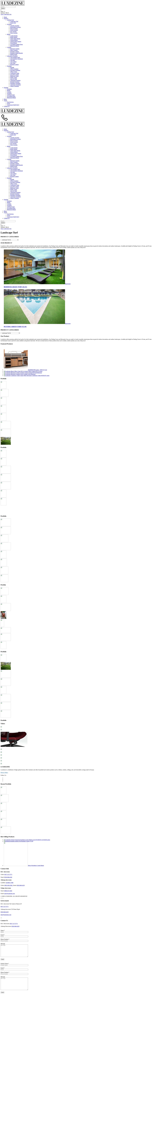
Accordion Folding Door (16, 44)
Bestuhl (12, 67)
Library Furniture (14, 86)
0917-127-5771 (8, 874)
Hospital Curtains (14, 51)
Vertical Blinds (14, 40)
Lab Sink (12, 60)
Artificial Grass (11, 94)
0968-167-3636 (8, 890)
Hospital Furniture (14, 82)
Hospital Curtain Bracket (16, 53)
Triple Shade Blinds (15, 38)
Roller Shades (13, 37)
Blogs (5, 99)
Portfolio (6, 87)
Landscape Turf (14, 21)
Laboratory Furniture (12, 56)
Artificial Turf (10, 20)
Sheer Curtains (14, 50)
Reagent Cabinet (14, 64)
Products (6, 18)
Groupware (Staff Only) (13, 105)
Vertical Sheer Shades (15, 41)
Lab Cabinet (13, 61)
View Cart (3, 14)
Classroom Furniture (15, 80)
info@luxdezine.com (9, 893)
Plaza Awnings (14, 28)
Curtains (9, 47)
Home (5, 17)
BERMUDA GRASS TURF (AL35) (15, 287)
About (5, 100)
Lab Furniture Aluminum (16, 58)
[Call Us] (4, 121)
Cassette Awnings (14, 25)
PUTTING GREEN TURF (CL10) (15, 326)
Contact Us (6, 106)
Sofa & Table (13, 79)
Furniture (9, 66)
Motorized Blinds (14, 46)
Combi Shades (14, 35)
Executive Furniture (15, 70)
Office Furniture (14, 69)
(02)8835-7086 (9, 882)
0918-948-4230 (8, 877)
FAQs (8, 103)
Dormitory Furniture (15, 83)
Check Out (8, 14)
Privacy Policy (4, 772)
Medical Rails (13, 54)
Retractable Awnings (15, 27)
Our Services (10, 102)
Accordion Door (11, 96)
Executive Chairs (14, 74)
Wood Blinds (13, 43)
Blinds (8, 34)
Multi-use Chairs (14, 76)
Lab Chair (12, 63)
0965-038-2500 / (8, 885)
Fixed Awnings (14, 30)
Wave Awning (13, 33)
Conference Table (14, 73)
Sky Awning (13, 31)
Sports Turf (13, 23)
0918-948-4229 (21, 885)
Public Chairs (13, 77)
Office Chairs (13, 71)
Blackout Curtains (14, 48)
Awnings (9, 24)
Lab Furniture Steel (15, 57)
